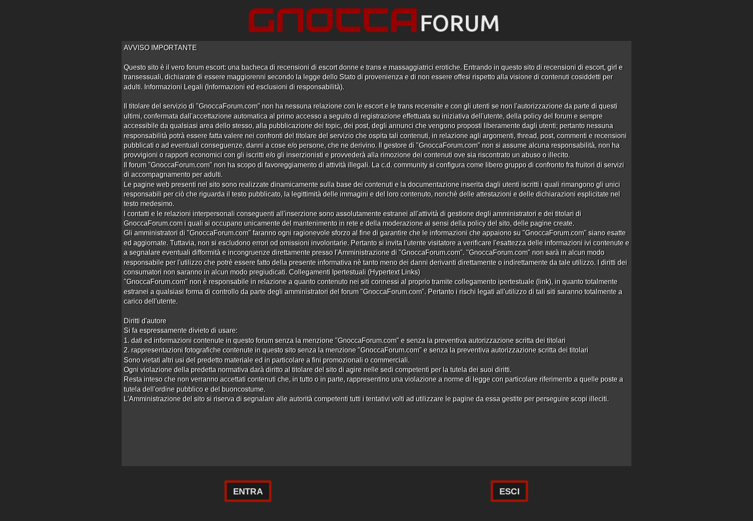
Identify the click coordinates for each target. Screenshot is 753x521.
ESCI (509, 491)
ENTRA (248, 491)
